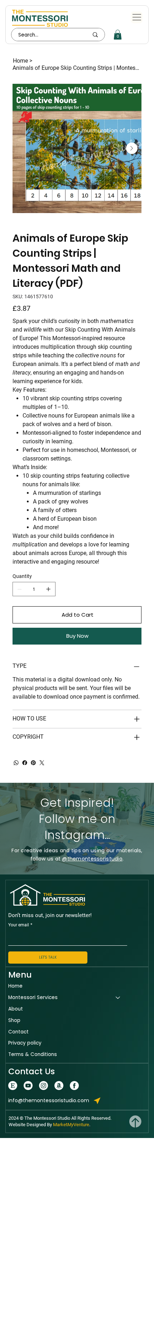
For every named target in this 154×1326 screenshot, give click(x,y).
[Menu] (136, 17)
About (15, 1009)
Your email (20, 924)
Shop (14, 1020)
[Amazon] (58, 1085)
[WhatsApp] (16, 762)
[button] (118, 34)
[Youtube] (28, 1085)
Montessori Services (33, 997)
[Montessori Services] (118, 997)
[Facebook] (24, 762)
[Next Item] (132, 148)
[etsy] (12, 1085)
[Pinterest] (33, 762)
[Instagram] (43, 1085)
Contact (18, 1031)
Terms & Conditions (32, 1054)
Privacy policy (25, 1043)
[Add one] (48, 589)
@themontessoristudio (92, 858)
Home (15, 986)
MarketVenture (71, 1124)
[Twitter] (41, 762)
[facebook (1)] (74, 1085)
